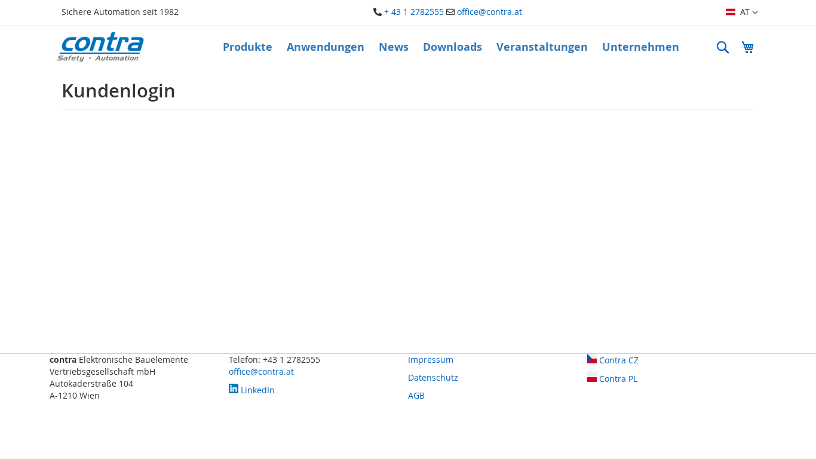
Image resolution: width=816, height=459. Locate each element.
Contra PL (617, 378)
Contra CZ (618, 360)
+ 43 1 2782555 (414, 11)
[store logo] (100, 47)
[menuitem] (248, 47)
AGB (416, 395)
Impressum (430, 359)
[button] (742, 12)
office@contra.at (489, 11)
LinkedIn (256, 390)
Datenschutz (433, 377)
